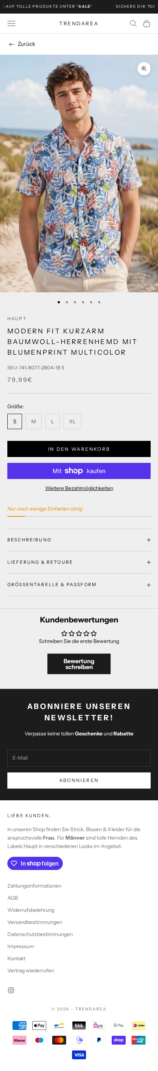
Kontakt (16, 958)
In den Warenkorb (79, 449)
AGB (12, 898)
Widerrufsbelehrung (30, 910)
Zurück (26, 43)
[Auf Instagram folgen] (11, 990)
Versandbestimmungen (34, 922)
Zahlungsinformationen (34, 885)
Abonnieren (79, 780)
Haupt (17, 318)
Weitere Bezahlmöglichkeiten (79, 488)
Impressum (20, 946)
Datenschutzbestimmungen (40, 934)
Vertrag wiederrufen (30, 970)
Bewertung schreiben (79, 663)
